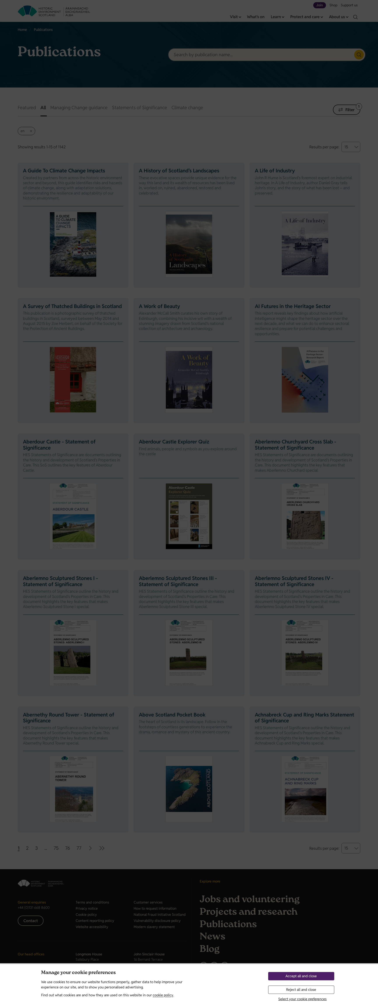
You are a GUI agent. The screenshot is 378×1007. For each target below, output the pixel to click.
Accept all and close (301, 976)
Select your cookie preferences (302, 999)
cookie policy (163, 995)
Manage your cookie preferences (78, 973)
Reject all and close (301, 989)
